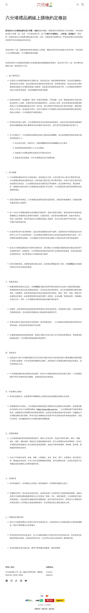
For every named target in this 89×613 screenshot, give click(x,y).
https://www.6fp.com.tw (47, 409)
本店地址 (49, 572)
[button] (6, 4)
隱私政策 (44, 609)
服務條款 (37, 609)
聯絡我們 (49, 575)
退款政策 (51, 609)
